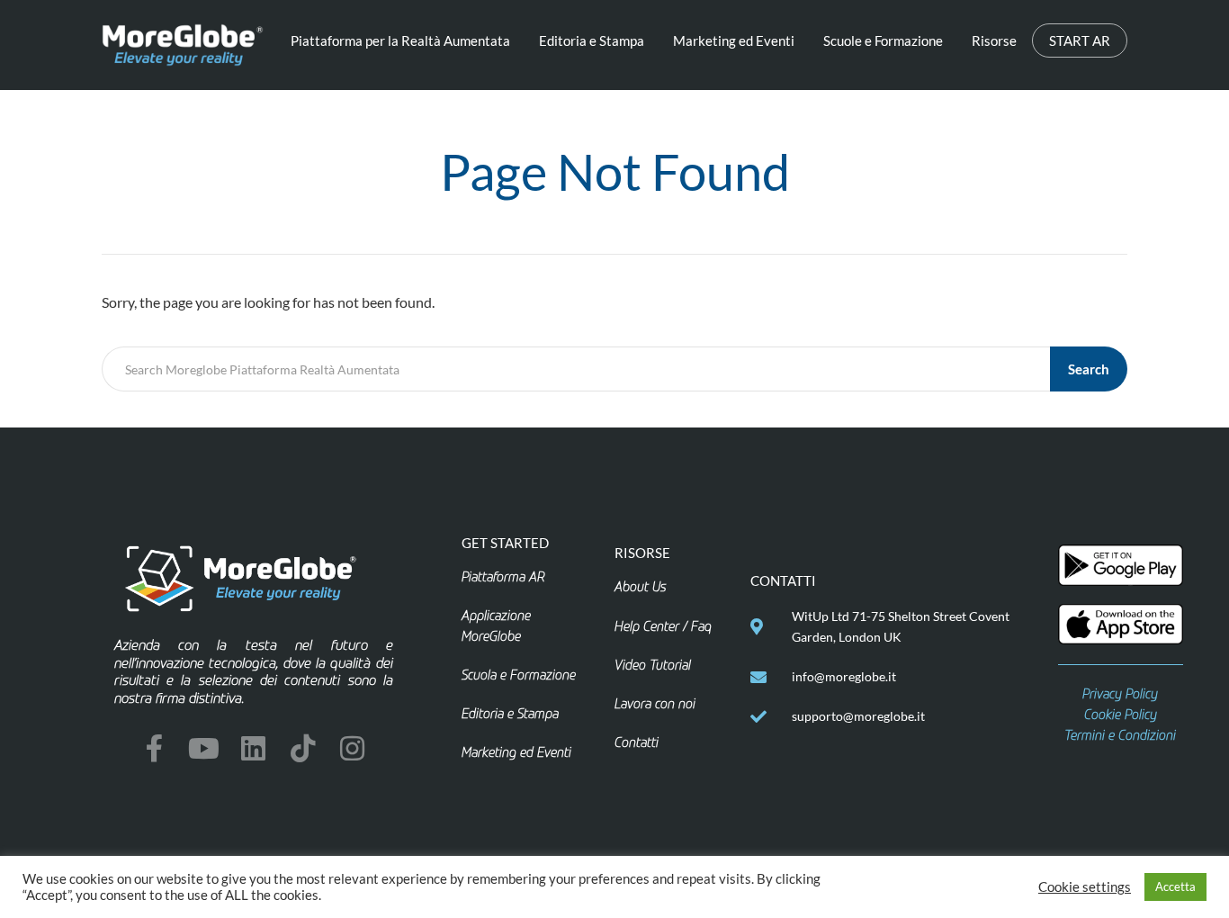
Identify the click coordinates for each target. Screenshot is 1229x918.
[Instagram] (352, 748)
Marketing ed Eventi (733, 40)
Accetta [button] (1175, 886)
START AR (1079, 40)
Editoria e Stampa (591, 40)
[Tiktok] (303, 748)
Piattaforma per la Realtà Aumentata (400, 40)
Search (1088, 369)
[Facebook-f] (154, 748)
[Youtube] (204, 748)
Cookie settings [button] (1084, 887)
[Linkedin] (253, 748)
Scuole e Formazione (883, 40)
